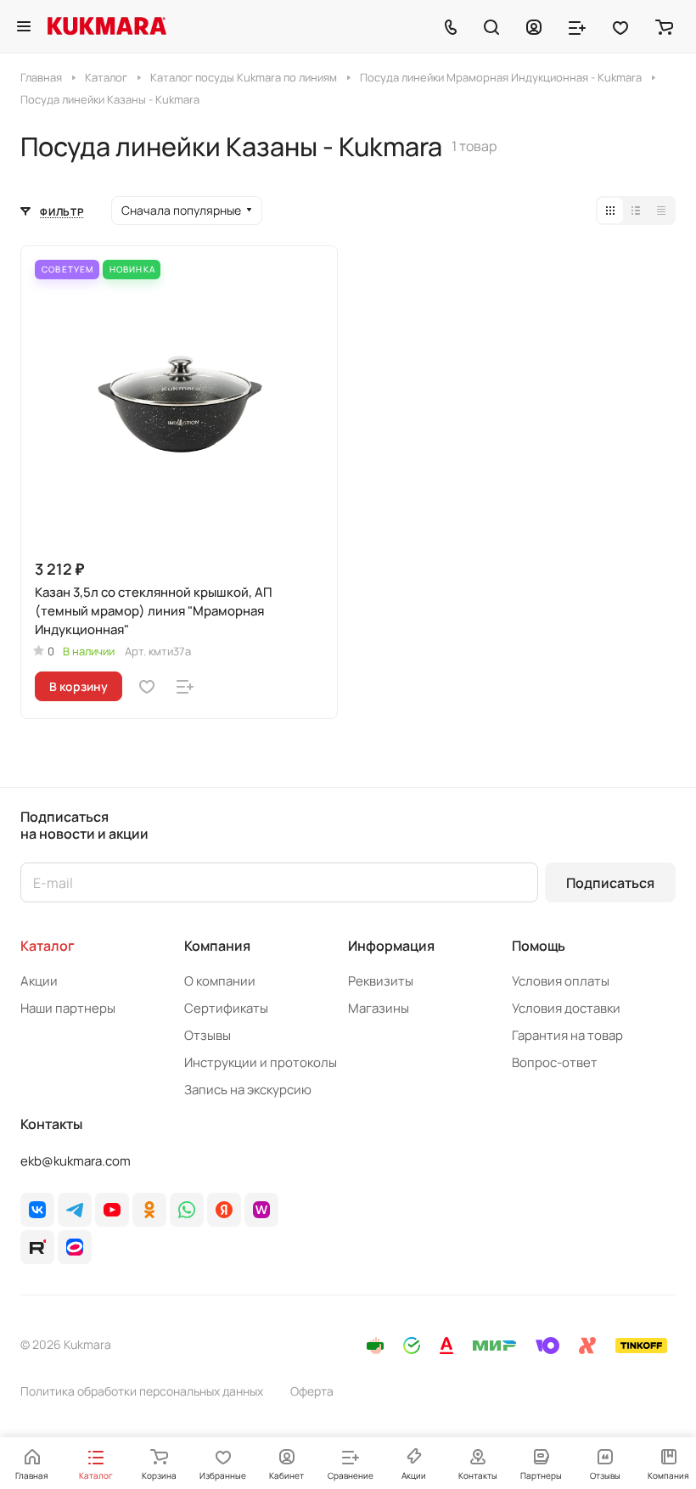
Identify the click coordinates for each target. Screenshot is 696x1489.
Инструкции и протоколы (260, 1062)
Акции (39, 981)
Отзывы (207, 1035)
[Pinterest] (261, 1210)
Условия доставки (566, 1008)
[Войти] (534, 26)
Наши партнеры (67, 1008)
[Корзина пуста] (664, 26)
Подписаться (610, 883)
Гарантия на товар (567, 1035)
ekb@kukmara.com (75, 1161)
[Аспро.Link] (75, 1247)
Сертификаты (226, 1008)
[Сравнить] (185, 687)
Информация (391, 945)
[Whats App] (187, 1210)
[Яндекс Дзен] (224, 1210)
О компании (219, 981)
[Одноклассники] (149, 1210)
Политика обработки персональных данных (141, 1391)
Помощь (538, 945)
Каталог (47, 945)
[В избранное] (147, 687)
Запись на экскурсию (248, 1089)
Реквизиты (380, 981)
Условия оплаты (560, 981)
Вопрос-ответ (555, 1062)
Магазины (378, 1008)
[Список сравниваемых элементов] (577, 26)
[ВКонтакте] (37, 1210)
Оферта (312, 1391)
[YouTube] (112, 1210)
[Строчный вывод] (635, 210)
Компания (217, 945)
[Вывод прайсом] (661, 210)
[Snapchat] (37, 1247)
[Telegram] (75, 1210)
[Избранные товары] (620, 26)
